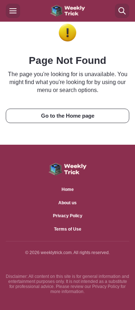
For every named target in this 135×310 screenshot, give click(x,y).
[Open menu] (13, 11)
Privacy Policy (67, 215)
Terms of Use (67, 229)
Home (68, 189)
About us (67, 202)
